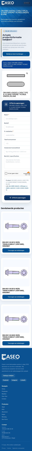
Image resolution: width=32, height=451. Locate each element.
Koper (3, 414)
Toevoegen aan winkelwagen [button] (16, 250)
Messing (4, 417)
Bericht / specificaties (11, 156)
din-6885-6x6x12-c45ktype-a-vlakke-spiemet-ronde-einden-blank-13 (17, 188)
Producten (5, 391)
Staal (9, 63)
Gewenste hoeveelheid (12, 148)
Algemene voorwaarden (18, 448)
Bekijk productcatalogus (16, 54)
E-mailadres (8, 131)
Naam (6, 115)
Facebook (5, 380)
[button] (27, 73)
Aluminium (5, 412)
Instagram (14, 380)
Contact (4, 398)
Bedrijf (6, 123)
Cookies (9, 448)
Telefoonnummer (10, 139)
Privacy (4, 448)
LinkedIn (23, 380)
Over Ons (4, 396)
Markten (4, 394)
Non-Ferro (5, 419)
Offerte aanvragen (19, 198)
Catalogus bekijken (8, 375)
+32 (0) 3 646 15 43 (7, 429)
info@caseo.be (6, 432)
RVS (3, 409)
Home (5, 63)
